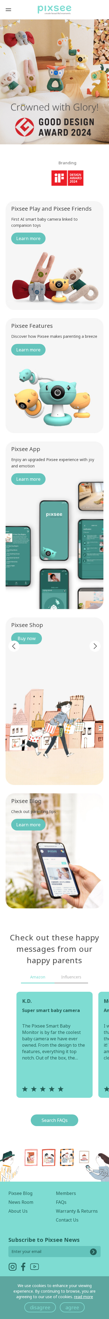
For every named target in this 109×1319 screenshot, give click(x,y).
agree (72, 1307)
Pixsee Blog (20, 1193)
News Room (20, 1202)
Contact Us (67, 1220)
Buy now (27, 638)
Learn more (28, 238)
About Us (18, 1211)
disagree (40, 1307)
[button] (95, 75)
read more (83, 1296)
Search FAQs (55, 1120)
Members (66, 1193)
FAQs (61, 1202)
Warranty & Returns (77, 1211)
